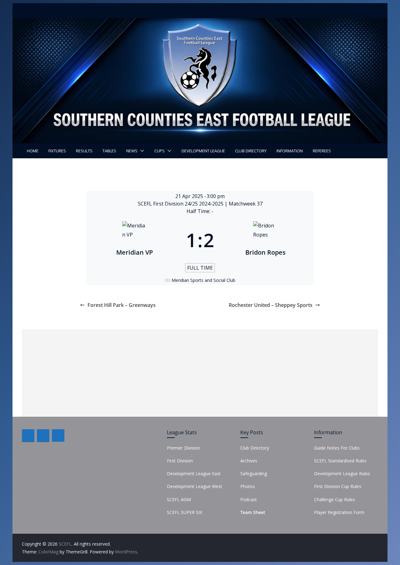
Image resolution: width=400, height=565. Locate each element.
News (132, 151)
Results (84, 151)
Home (32, 151)
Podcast (248, 499)
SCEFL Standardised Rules (340, 461)
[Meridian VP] (134, 240)
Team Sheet (252, 512)
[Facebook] (28, 435)
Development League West (194, 486)
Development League (203, 151)
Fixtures (57, 151)
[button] (141, 151)
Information (290, 151)
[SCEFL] (200, 22)
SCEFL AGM (179, 499)
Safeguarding (253, 473)
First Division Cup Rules (337, 486)
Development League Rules (342, 473)
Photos (247, 486)
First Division (180, 461)
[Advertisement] (200, 373)
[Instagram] (58, 435)
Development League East (194, 473)
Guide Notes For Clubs (337, 448)
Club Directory (251, 151)
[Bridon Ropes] (265, 240)
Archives (248, 461)
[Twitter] (43, 435)
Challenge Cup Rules (334, 499)
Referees (322, 151)
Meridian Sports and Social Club (203, 280)
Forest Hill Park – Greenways (122, 305)
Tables (109, 151)
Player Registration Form (339, 512)
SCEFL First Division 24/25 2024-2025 (181, 203)
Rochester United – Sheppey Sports (270, 305)
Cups (159, 151)
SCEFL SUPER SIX (184, 512)
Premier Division (183, 448)
